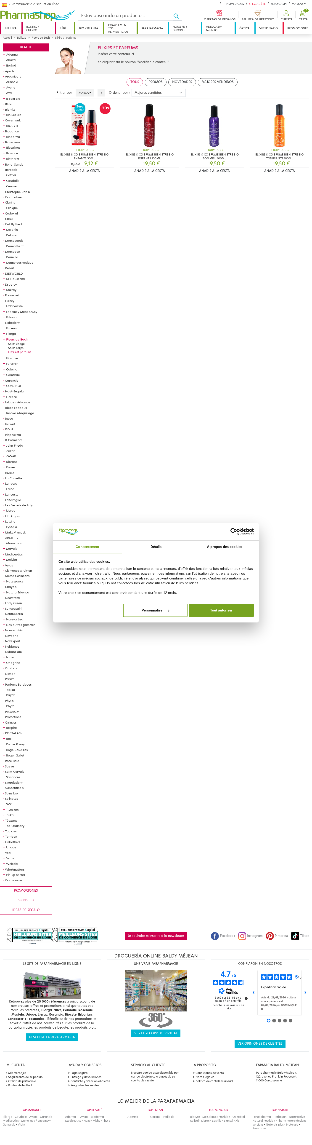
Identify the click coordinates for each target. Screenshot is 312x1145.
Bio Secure (13, 115)
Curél (9, 219)
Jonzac (10, 451)
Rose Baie (12, 761)
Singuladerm (14, 782)
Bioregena (12, 142)
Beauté (26, 47)
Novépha (12, 636)
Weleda (12, 864)
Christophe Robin (17, 192)
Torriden (11, 836)
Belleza (11, 28)
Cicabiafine (13, 197)
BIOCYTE (12, 126)
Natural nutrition (263, 1121)
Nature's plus (275, 1124)
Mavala (12, 549)
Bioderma (13, 137)
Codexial (11, 213)
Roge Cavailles (17, 750)
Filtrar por (64, 93)
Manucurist (14, 543)
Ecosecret (12, 295)
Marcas (298, 4)
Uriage (11, 847)
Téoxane (11, 820)
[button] (286, 15)
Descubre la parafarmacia (52, 1037)
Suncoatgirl (13, 608)
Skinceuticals (14, 788)
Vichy (10, 858)
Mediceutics (14, 554)
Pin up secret (15, 875)
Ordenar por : (119, 93)
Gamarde (13, 375)
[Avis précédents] (254, 992)
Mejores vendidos (218, 82)
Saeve (9, 766)
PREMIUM (12, 712)
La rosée (11, 483)
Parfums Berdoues (18, 684)
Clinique (12, 208)
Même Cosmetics (17, 576)
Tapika (10, 690)
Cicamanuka (14, 880)
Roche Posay (15, 744)
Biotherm (12, 159)
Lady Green (13, 603)
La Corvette (13, 478)
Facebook (227, 936)
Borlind (11, 65)
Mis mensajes (17, 1073)
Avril (9, 93)
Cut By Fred (13, 224)
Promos (156, 82)
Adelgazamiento (214, 28)
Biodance (12, 131)
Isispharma (13, 435)
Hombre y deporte (180, 28)
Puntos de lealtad (20, 1085)
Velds (9, 565)
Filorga (11, 334)
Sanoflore (13, 777)
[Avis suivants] (305, 992)
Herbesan (279, 1117)
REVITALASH (14, 733)
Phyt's (9, 701)
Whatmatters (14, 869)
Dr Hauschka (15, 279)
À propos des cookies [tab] (224, 546)
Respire (11, 728)
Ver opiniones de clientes (260, 1043)
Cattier (11, 175)
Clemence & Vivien (18, 570)
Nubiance (12, 646)
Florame (12, 358)
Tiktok (304, 936)
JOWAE (10, 456)
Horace (11, 397)
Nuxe (10, 657)
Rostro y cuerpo (33, 28)
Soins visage (16, 344)
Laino (10, 489)
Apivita (10, 71)
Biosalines (13, 147)
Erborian (12, 317)
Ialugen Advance (17, 402)
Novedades (235, 4)
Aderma (12, 54)
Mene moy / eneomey (35, 1121)
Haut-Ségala (14, 391)
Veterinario (268, 28)
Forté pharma (261, 1117)
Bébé (63, 28)
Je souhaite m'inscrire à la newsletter (156, 936)
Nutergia (292, 1124)
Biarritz (10, 109)
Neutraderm (14, 614)
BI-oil (8, 104)
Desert (9, 268)
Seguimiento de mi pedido (25, 1077)
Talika (9, 815)
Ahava (11, 60)
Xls (237, 1121)
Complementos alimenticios (118, 28)
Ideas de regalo (26, 910)
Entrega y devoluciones (86, 1077)
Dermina (12, 257)
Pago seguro (79, 1073)
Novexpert (12, 641)
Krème (9, 473)
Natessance (15, 581)
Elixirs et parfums (19, 352)
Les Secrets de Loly (19, 505)
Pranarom (259, 1128)
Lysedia (11, 527)
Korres (10, 467)
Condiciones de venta (210, 1073)
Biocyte (195, 1117)
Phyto (10, 706)
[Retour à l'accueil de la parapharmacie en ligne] (39, 15)
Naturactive (297, 1117)
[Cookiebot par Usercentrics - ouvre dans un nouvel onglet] (234, 531)
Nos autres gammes (20, 625)
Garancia (12, 380)
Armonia (12, 82)
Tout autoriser (221, 610)
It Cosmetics (13, 440)
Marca (84, 93)
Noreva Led (14, 619)
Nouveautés (14, 630)
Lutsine (10, 521)
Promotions (13, 717)
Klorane (12, 462)
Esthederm (12, 323)
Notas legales (205, 1077)
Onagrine (13, 663)
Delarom (12, 235)
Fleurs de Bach (41, 38)
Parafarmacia (152, 28)
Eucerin (11, 328)
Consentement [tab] (87, 546)
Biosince (12, 153)
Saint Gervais (14, 772)
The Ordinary (14, 826)
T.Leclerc (12, 809)
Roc (8, 739)
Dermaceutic (14, 241)
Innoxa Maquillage (20, 413)
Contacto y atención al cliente (90, 1081)
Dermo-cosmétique (19, 262)
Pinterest (281, 936)
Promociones (297, 28)
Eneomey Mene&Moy (21, 312)
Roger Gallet (15, 755)
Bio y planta (88, 28)
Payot (10, 695)
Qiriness (10, 722)
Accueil (7, 38)
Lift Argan (12, 516)
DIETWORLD (14, 273)
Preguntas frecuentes (85, 1085)
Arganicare (13, 76)
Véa (8, 853)
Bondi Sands (14, 164)
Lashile (216, 1121)
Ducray (11, 290)
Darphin (12, 230)
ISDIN (9, 429)
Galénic (11, 369)
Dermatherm (15, 246)
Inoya (9, 418)
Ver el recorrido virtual (155, 1033)
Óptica (244, 28)
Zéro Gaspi (279, 4)
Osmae (10, 674)
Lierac (10, 510)
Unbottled (12, 842)
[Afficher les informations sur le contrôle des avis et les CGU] (246, 998)
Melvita (11, 560)
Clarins (10, 202)
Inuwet (10, 424)
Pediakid (169, 1117)
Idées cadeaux (16, 408)
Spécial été (257, 4)
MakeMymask (15, 532)
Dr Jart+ (11, 284)
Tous (134, 82)
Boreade (11, 170)
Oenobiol (239, 1117)
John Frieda (14, 445)
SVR (9, 804)
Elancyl (10, 301)
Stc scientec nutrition (216, 1117)
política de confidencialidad (214, 1081)
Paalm (9, 679)
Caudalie (12, 181)
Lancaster (12, 494)
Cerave (11, 186)
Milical (194, 1121)
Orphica (11, 668)
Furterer (12, 364)
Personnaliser (153, 610)
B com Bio (13, 99)
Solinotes (11, 798)
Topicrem (11, 831)
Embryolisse (14, 306)
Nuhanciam (13, 652)
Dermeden (12, 251)
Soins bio (11, 793)
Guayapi (11, 587)
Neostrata (12, 598)
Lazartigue (13, 500)
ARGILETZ (12, 538)
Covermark (13, 120)
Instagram (255, 936)
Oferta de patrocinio (22, 1081)
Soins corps (16, 348)
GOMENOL (14, 386)
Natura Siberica (17, 592)
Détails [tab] (156, 546)
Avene (10, 87)
